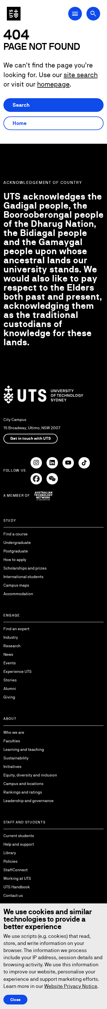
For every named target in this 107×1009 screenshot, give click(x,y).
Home (20, 123)
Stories (10, 680)
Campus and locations (23, 784)
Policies (10, 861)
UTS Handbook (16, 887)
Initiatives (12, 766)
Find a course (15, 534)
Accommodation (18, 594)
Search (21, 105)
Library (9, 853)
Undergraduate (17, 542)
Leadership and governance (28, 801)
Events (9, 663)
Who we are (13, 732)
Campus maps (16, 585)
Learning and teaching (23, 749)
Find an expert (16, 629)
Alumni (9, 689)
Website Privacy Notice (70, 986)
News (8, 654)
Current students (18, 836)
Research (12, 646)
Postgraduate (15, 551)
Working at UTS (17, 878)
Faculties (11, 741)
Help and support (18, 844)
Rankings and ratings (22, 792)
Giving (9, 697)
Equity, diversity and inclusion (30, 775)
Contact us (13, 895)
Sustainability (16, 758)
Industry (10, 637)
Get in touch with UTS (30, 438)
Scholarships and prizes (25, 568)
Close (15, 999)
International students (23, 577)
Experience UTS (17, 671)
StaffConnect (15, 870)
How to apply (14, 560)
